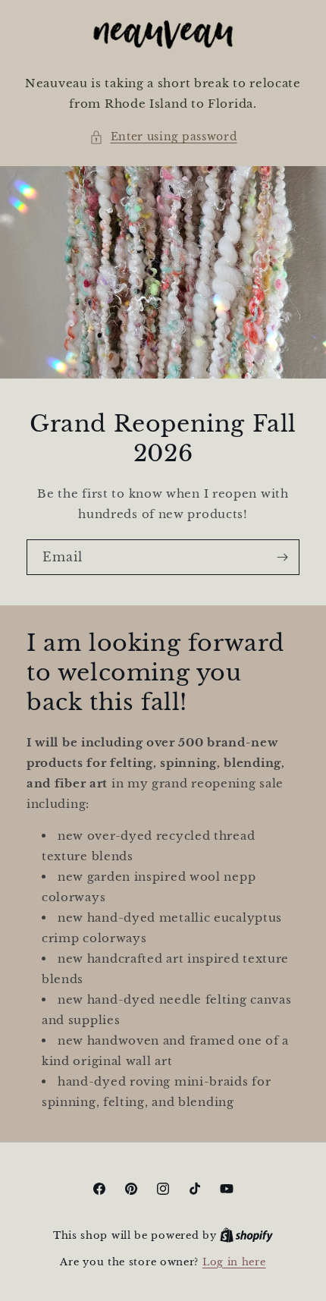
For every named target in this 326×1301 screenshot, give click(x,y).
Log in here (234, 1261)
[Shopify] (246, 1235)
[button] (163, 136)
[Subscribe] (282, 557)
